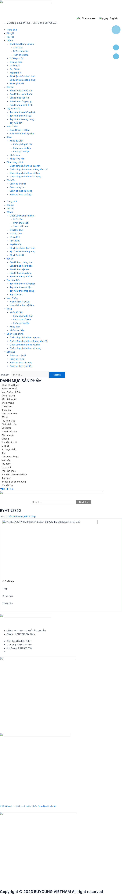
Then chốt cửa (20, 55)
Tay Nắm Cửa (13, 108)
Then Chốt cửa (9, 431)
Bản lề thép (30, 516)
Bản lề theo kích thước (21, 94)
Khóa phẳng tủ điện (23, 144)
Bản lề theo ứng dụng (21, 101)
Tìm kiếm (4, 374)
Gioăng (5, 438)
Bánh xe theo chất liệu (21, 194)
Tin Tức (10, 37)
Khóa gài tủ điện (21, 151)
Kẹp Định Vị (15, 72)
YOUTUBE (7, 489)
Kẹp (3, 453)
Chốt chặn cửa (20, 51)
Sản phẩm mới (8, 399)
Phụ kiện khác (8, 471)
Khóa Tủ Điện (16, 140)
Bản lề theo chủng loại (21, 90)
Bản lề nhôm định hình (21, 105)
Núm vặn (6, 460)
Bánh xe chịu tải (18, 183)
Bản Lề (10, 87)
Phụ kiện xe (7, 485)
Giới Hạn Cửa (16, 58)
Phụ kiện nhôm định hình (22, 76)
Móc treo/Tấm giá (10, 456)
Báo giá (10, 33)
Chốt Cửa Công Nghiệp (22, 44)
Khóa (9, 137)
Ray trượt (6, 478)
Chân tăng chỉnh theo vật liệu (25, 173)
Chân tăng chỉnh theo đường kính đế (28, 169)
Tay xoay (6, 463)
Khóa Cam (6, 406)
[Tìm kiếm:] (53, 502)
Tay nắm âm (16, 123)
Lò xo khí (6, 467)
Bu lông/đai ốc (8, 449)
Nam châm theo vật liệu (22, 133)
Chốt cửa (17, 47)
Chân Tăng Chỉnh (10, 385)
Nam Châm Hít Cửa (19, 130)
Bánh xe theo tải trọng (21, 191)
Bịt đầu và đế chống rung (22, 80)
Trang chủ (12, 29)
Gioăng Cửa (16, 62)
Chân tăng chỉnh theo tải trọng (25, 176)
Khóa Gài (6, 410)
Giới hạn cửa (7, 435)
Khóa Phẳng (7, 403)
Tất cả (10, 40)
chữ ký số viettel (23, 806)
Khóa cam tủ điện (22, 148)
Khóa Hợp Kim (17, 158)
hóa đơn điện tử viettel (44, 806)
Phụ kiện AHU (17, 83)
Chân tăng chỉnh (15, 162)
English (113, 18)
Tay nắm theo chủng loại (22, 112)
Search (57, 374)
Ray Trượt (14, 69)
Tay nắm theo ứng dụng (22, 119)
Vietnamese (88, 18)
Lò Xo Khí (14, 65)
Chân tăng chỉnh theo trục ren (25, 166)
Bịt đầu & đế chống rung (13, 481)
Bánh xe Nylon (17, 187)
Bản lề (4, 417)
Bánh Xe (11, 180)
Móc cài (5, 446)
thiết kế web (6, 806)
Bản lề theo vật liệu (19, 97)
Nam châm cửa (9, 413)
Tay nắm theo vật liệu (20, 115)
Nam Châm (12, 126)
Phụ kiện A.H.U (9, 442)
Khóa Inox (15, 155)
